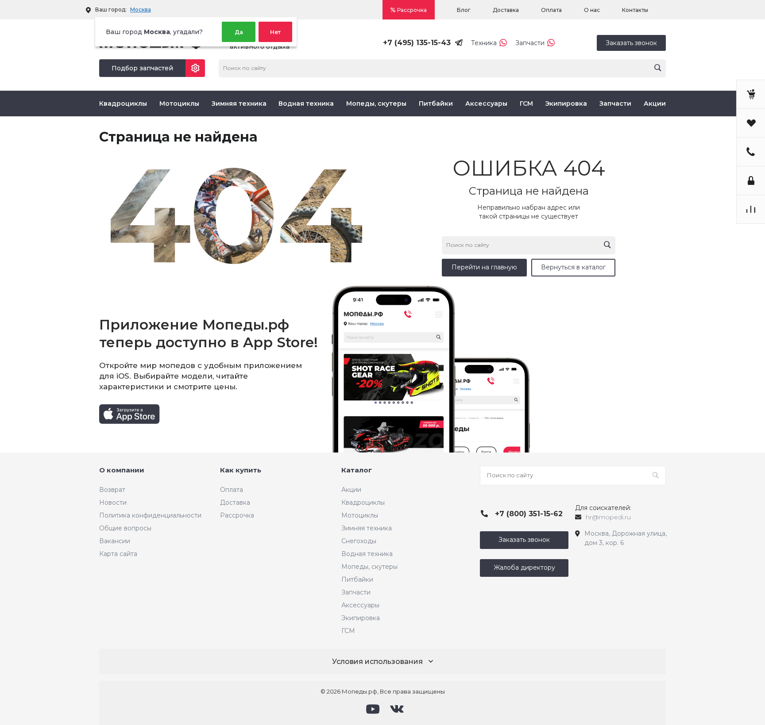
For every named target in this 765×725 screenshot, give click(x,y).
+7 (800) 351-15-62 (529, 514)
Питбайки (436, 103)
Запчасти (530, 43)
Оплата (551, 10)
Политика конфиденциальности (150, 515)
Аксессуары (486, 103)
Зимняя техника (239, 103)
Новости (113, 502)
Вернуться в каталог (573, 267)
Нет (275, 32)
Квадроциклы (123, 103)
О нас (592, 10)
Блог (464, 10)
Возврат (112, 490)
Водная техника (306, 103)
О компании (121, 470)
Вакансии (114, 541)
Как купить (240, 470)
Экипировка (566, 103)
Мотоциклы (179, 103)
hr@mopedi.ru (608, 517)
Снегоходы (358, 541)
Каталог (356, 470)
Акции (655, 103)
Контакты (635, 10)
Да (239, 32)
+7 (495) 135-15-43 (417, 42)
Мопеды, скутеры (376, 103)
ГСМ (526, 103)
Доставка (506, 10)
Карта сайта (118, 554)
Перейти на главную (484, 267)
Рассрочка (412, 10)
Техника (484, 43)
